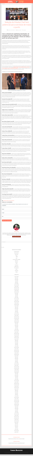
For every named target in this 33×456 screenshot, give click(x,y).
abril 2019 (16, 394)
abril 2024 (16, 311)
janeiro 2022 (16, 348)
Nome (3, 209)
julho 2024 (16, 307)
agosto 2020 (16, 372)
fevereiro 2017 (16, 430)
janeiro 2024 (16, 315)
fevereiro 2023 (16, 330)
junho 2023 (16, 325)
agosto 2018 (16, 405)
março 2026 (16, 283)
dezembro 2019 (16, 383)
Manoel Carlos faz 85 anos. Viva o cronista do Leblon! (16, 438)
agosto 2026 (16, 276)
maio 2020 (16, 376)
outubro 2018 (16, 402)
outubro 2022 (16, 336)
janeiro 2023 (16, 332)
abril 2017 (16, 427)
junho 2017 (16, 425)
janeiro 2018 (16, 415)
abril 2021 (16, 361)
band (3, 200)
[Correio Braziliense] (11, 1)
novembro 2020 (16, 368)
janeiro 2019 (16, 398)
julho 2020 (16, 373)
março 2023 (16, 329)
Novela (16, 262)
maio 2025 (16, 294)
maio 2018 (16, 409)
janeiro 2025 (16, 300)
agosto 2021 (16, 355)
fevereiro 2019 (16, 397)
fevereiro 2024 (16, 314)
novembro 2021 (16, 351)
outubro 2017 (16, 419)
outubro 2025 (16, 290)
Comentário (4, 205)
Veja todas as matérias (16, 236)
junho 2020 (16, 375)
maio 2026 (16, 280)
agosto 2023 (16, 322)
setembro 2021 (16, 354)
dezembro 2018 (16, 400)
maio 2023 (16, 326)
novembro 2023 (16, 318)
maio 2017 (16, 426)
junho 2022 (16, 341)
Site (2, 216)
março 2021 (16, 362)
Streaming (16, 270)
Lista (16, 258)
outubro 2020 (16, 369)
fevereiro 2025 (16, 298)
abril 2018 (16, 411)
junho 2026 (16, 279)
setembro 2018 (16, 404)
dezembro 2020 (16, 366)
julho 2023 (16, 323)
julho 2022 (16, 340)
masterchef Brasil (11, 200)
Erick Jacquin (6, 200)
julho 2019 (16, 390)
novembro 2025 (16, 289)
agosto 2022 (16, 339)
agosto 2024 (16, 305)
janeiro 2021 (16, 365)
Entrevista (16, 254)
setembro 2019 (16, 387)
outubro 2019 (16, 386)
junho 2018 (16, 408)
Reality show (16, 266)
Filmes (16, 255)
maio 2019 (16, 393)
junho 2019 (16, 391)
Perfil (16, 263)
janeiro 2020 (16, 382)
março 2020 (16, 379)
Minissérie (16, 260)
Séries (16, 269)
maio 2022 (16, 343)
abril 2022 (16, 344)
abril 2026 (16, 282)
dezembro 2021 (16, 350)
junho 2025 (16, 293)
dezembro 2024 (16, 301)
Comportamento (16, 251)
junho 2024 (16, 308)
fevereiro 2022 (16, 347)
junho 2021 (16, 358)
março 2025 (16, 297)
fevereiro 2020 (16, 380)
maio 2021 (16, 359)
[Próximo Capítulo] (19, 1)
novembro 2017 (16, 418)
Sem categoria (16, 267)
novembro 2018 (16, 401)
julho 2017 (16, 423)
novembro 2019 (16, 384)
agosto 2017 (16, 422)
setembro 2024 (16, 304)
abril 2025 (16, 296)
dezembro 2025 (16, 287)
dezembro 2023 (16, 316)
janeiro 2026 (16, 286)
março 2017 (16, 429)
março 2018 (16, 412)
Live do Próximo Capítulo (16, 259)
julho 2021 (16, 357)
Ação (17, 256)
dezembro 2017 (16, 416)
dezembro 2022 (16, 333)
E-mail (3, 212)
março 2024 (16, 312)
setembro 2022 (16, 337)
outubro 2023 (16, 319)
